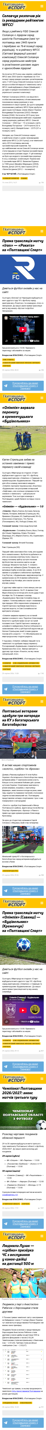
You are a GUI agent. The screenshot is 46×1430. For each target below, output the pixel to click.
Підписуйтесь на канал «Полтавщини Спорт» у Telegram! (25, 386)
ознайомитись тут (10, 1195)
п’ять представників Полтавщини (26, 1391)
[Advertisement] (23, 208)
